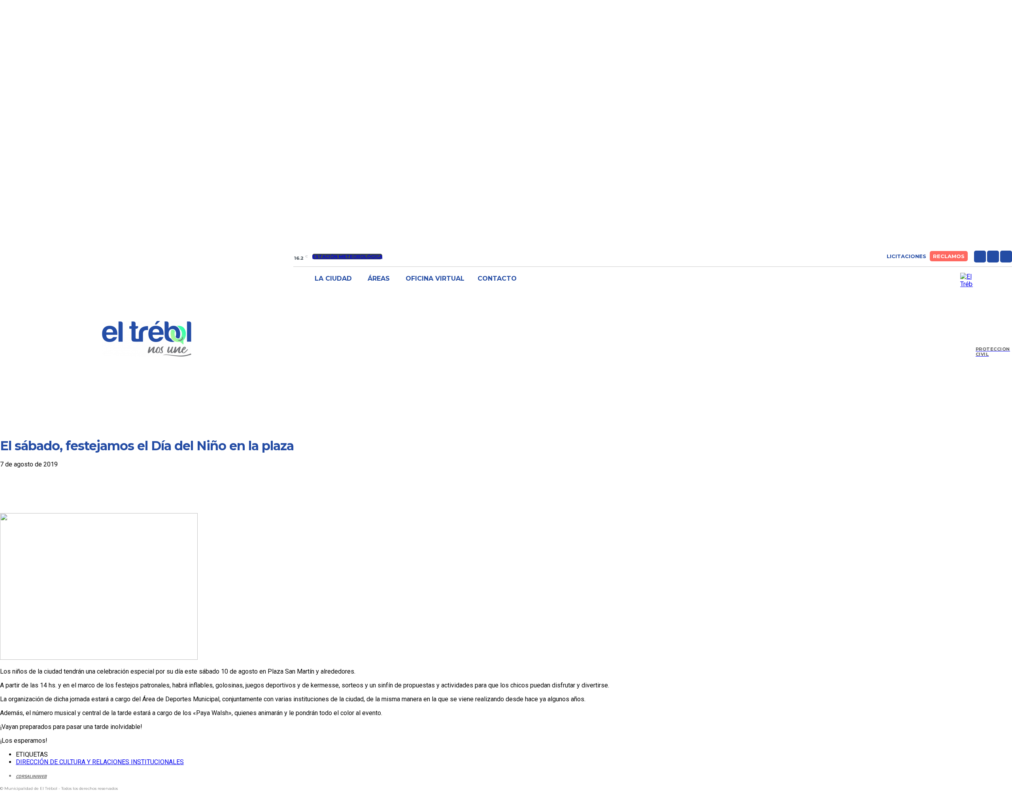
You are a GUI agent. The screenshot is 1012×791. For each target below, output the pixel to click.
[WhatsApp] (98, 490)
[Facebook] (980, 256)
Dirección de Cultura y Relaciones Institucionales (100, 762)
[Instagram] (993, 256)
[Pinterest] (70, 490)
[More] (127, 490)
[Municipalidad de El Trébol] (146, 339)
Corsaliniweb (31, 776)
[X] (1006, 256)
